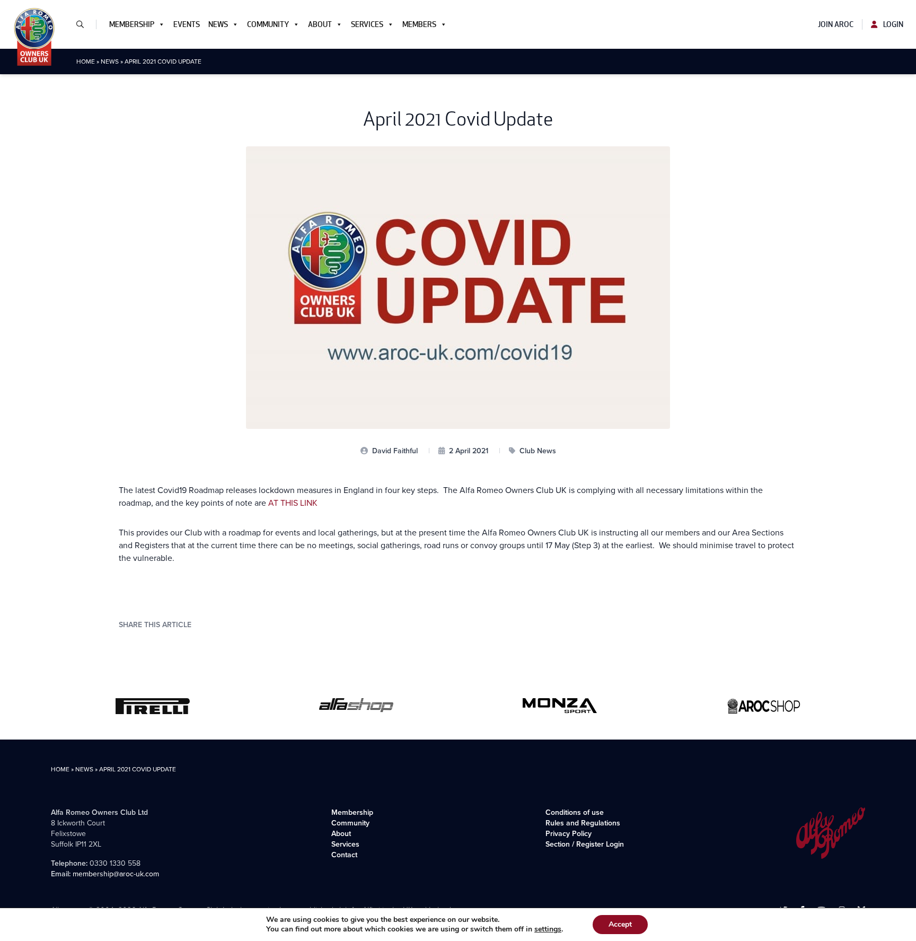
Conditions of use (574, 812)
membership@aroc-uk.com (116, 874)
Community (268, 24)
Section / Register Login (584, 844)
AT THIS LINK (293, 503)
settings (547, 929)
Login (892, 24)
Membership (131, 24)
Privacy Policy (568, 833)
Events (186, 24)
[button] (84, 24)
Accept (620, 924)
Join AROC (835, 24)
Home (85, 61)
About (320, 24)
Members (419, 24)
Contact (344, 854)
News (218, 24)
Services (367, 24)
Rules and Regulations (582, 823)
